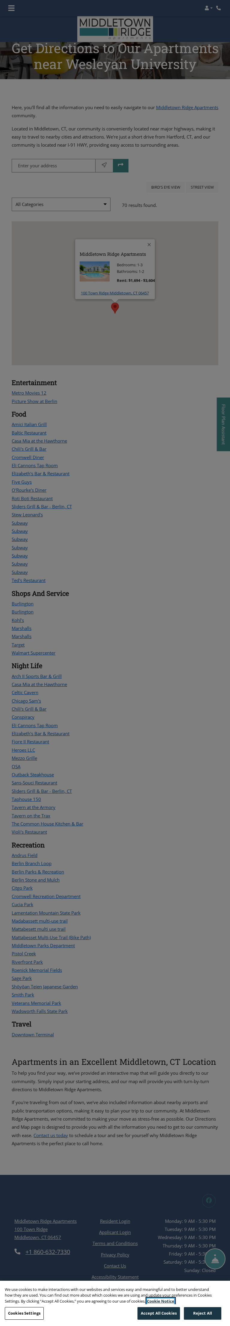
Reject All (202, 1313)
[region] (115, 1303)
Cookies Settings (24, 1313)
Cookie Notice (160, 1301)
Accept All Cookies (159, 1313)
